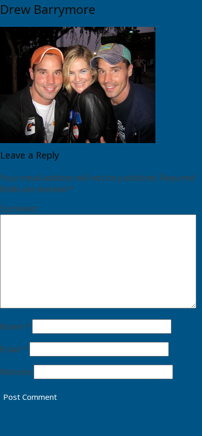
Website (16, 372)
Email (13, 349)
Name (15, 326)
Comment (19, 208)
